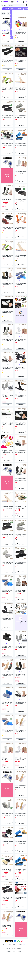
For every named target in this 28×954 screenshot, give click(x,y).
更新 (24, 944)
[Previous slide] (2, 23)
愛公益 (10, 35)
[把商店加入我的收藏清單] (25, 321)
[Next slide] (12, 23)
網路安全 (9, 951)
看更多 (10, 37)
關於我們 (14, 948)
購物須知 (19, 948)
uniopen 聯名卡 (17, 9)
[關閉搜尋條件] (7, 5)
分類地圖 (19, 951)
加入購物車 (7, 41)
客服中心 (8, 948)
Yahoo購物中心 (9, 2)
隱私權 (14, 951)
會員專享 (10, 32)
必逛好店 (10, 26)
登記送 (10, 12)
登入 (20, 2)
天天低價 (10, 20)
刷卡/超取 (11, 29)
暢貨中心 (10, 15)
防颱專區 (10, 23)
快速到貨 (10, 18)
